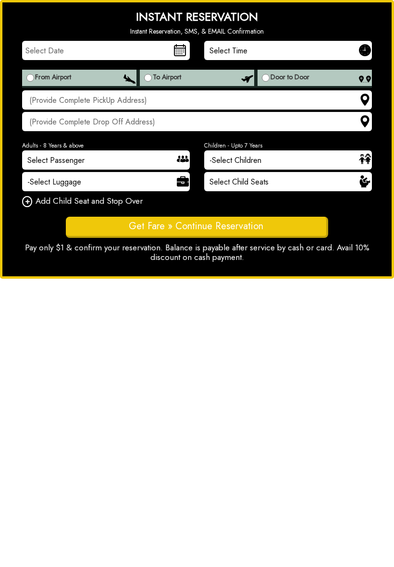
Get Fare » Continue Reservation (196, 226)
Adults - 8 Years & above (53, 145)
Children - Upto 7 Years (233, 145)
